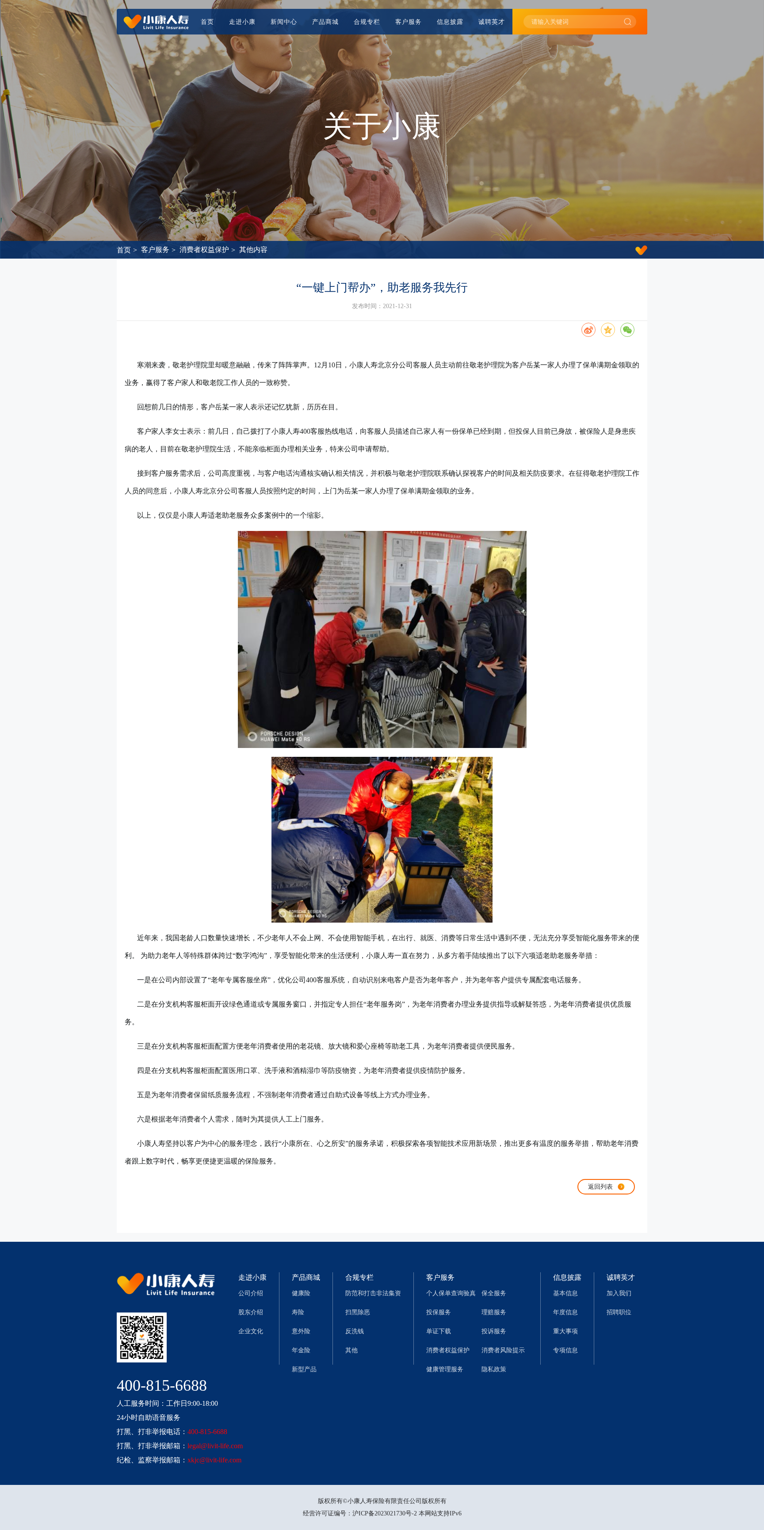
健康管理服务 (444, 1369)
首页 (207, 22)
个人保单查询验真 (451, 1293)
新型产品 (304, 1369)
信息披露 (450, 22)
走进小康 (242, 22)
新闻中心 (284, 22)
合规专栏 (367, 22)
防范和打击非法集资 (373, 1293)
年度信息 (565, 1312)
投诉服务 (493, 1331)
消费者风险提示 (503, 1350)
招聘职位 (619, 1312)
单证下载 (438, 1331)
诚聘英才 (491, 22)
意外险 (301, 1331)
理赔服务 (493, 1312)
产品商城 (325, 22)
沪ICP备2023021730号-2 (384, 1513)
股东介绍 (250, 1312)
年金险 (301, 1350)
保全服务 (493, 1293)
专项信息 (565, 1350)
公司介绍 (250, 1293)
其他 (351, 1350)
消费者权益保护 (204, 249)
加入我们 (619, 1293)
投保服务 (438, 1312)
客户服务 (408, 22)
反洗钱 (354, 1331)
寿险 (298, 1312)
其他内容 (253, 249)
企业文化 (250, 1331)
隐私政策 (493, 1369)
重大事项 (565, 1331)
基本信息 (565, 1293)
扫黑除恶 (357, 1312)
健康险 (301, 1293)
